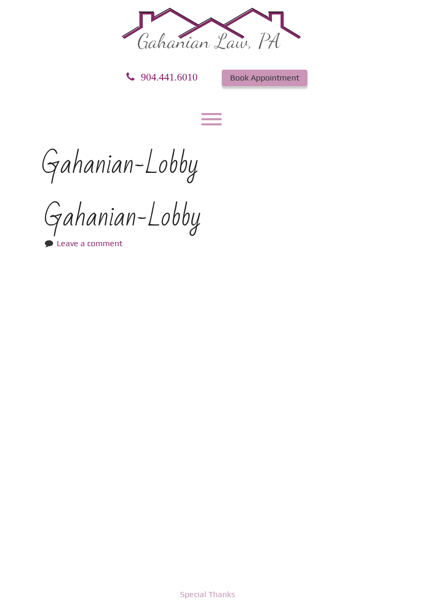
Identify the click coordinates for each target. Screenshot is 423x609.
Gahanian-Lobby (122, 217)
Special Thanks (207, 594)
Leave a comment (89, 243)
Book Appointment (264, 78)
